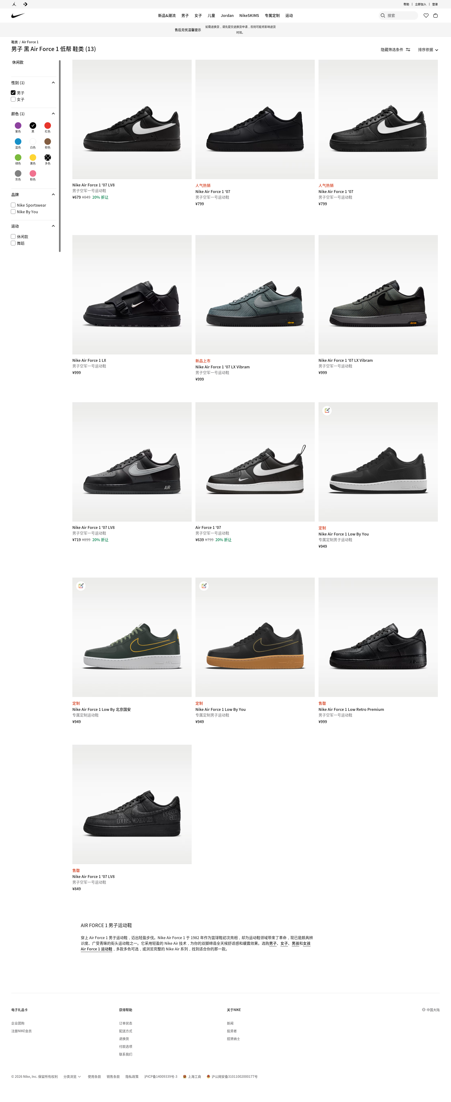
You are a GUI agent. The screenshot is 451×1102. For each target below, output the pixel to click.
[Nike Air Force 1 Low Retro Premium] (378, 637)
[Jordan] (14, 4)
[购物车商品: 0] (435, 15)
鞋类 (14, 41)
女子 (198, 15)
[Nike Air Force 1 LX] (132, 294)
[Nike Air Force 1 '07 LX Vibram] (255, 294)
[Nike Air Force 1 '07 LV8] (132, 119)
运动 (289, 15)
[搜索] (383, 15)
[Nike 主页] (18, 16)
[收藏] (426, 15)
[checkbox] (33, 92)
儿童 (211, 15)
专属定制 (272, 15)
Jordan (227, 15)
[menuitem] (410, 4)
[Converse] (25, 4)
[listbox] (428, 49)
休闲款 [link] (17, 62)
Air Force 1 (30, 41)
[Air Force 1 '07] (255, 462)
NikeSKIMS (249, 15)
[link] (327, 410)
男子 (185, 15)
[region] (30, 157)
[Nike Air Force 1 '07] (255, 119)
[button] (33, 82)
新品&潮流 (167, 15)
